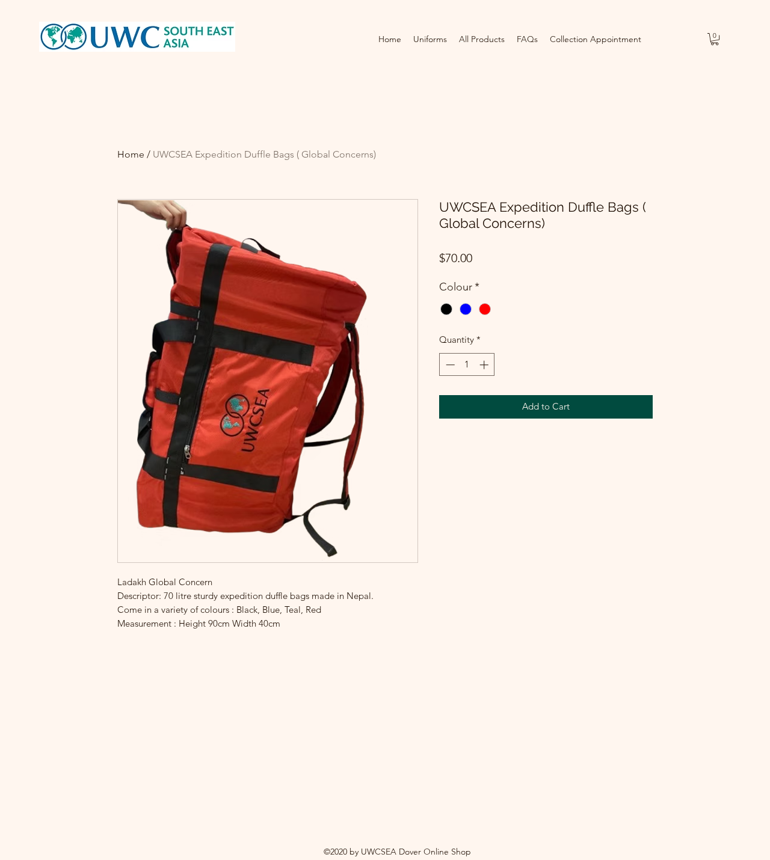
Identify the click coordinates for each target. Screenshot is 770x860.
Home (130, 154)
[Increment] (485, 365)
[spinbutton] (467, 365)
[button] (714, 39)
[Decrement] (449, 365)
